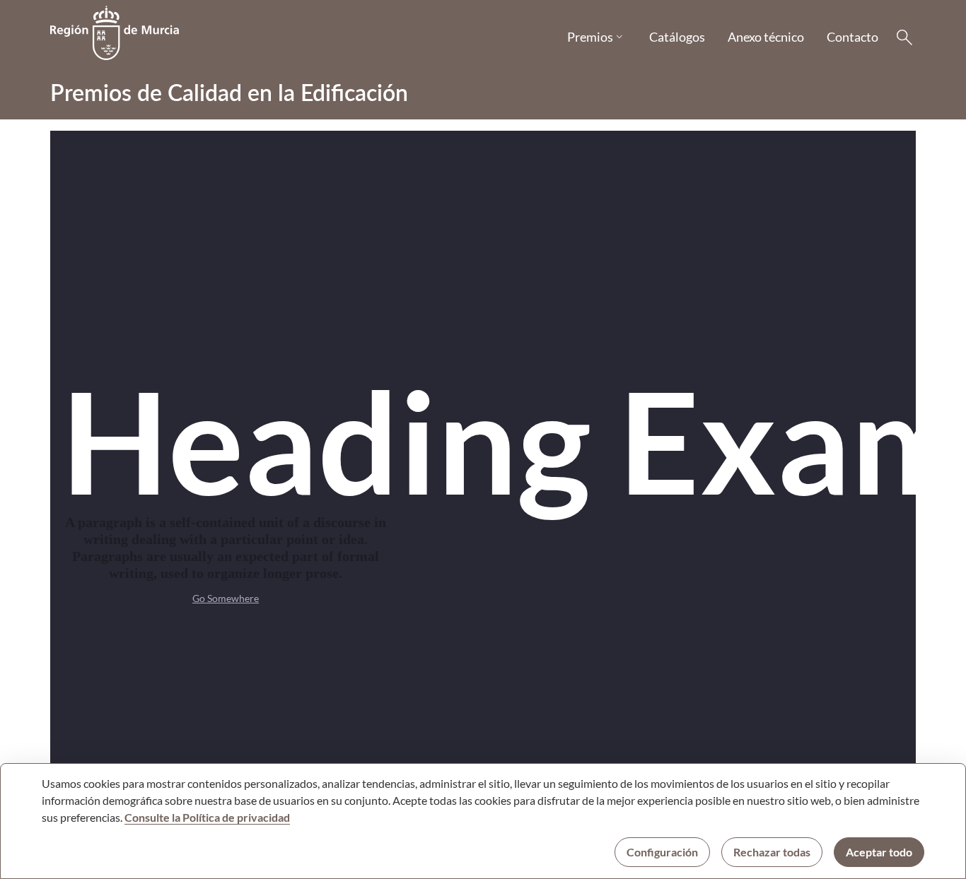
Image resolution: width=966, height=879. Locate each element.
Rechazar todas (771, 852)
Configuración (662, 852)
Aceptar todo (879, 852)
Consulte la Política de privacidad (207, 817)
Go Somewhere (225, 598)
